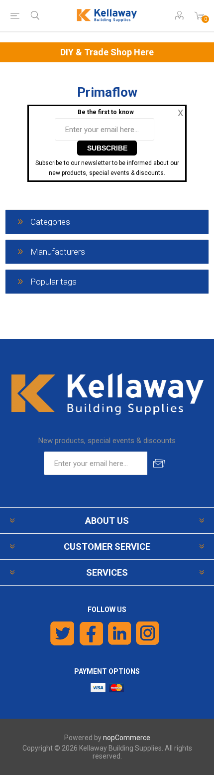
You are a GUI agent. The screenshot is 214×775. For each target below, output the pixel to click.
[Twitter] (62, 633)
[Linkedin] (119, 633)
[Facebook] (91, 633)
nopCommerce (126, 738)
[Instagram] (147, 633)
